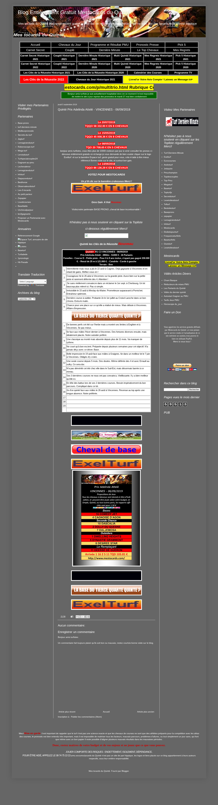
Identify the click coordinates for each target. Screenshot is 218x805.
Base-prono (23, 123)
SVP (160, 79)
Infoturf (21, 174)
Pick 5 (182, 44)
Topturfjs (168, 192)
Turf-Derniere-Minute (174, 153)
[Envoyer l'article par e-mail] (72, 617)
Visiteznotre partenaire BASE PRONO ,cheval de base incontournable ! (106, 209)
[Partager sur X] (82, 616)
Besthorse (22, 182)
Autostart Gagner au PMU (176, 296)
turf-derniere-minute (27, 127)
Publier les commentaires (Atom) (86, 717)
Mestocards (169, 228)
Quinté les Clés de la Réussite (99, 244)
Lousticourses (24, 202)
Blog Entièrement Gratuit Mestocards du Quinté (74, 12)
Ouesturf (168, 244)
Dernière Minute (109, 50)
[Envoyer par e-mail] (77, 616)
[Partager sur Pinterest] (88, 616)
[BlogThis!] (79, 616)
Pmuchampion (170, 172)
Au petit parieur (25, 194)
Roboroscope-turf (26, 147)
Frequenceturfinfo (172, 236)
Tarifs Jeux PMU (171, 300)
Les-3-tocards (24, 190)
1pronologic (23, 258)
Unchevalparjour (25, 210)
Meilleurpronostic (26, 131)
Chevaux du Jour (70, 44)
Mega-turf (22, 150)
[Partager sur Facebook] (85, 616)
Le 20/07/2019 (106, 122)
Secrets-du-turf (25, 135)
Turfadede (22, 254)
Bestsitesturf (169, 208)
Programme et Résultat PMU (109, 44)
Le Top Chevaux (148, 50)
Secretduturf (169, 196)
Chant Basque (170, 280)
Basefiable (23, 206)
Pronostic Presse (148, 44)
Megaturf (168, 184)
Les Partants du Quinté (175, 288)
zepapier (168, 216)
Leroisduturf (23, 154)
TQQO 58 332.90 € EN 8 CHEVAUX (106, 125)
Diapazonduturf (25, 178)
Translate (39, 285)
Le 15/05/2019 (106, 132)
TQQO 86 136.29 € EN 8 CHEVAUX (106, 167)
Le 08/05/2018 (106, 143)
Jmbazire (168, 168)
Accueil (35, 44)
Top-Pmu (168, 180)
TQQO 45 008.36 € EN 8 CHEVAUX (106, 136)
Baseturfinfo (169, 240)
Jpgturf (21, 139)
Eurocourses (170, 161)
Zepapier (22, 198)
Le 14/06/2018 (106, 163)
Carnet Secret (35, 50)
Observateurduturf (26, 186)
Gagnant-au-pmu (26, 162)
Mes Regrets (181, 50)
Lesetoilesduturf (171, 200)
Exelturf (167, 157)
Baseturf (22, 250)
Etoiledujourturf (171, 232)
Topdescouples (171, 176)
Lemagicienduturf (26, 143)
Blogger (125, 771)
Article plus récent (67, 712)
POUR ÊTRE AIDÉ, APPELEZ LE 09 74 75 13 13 (54, 755)
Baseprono (169, 212)
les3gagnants (24, 214)
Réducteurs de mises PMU (176, 284)
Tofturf (167, 204)
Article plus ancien (145, 712)
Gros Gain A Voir (101, 202)
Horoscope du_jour (173, 304)
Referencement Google (29, 235)
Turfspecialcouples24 (28, 158)
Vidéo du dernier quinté (175, 292)
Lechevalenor (24, 166)
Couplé (69, 50)
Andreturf (168, 165)
